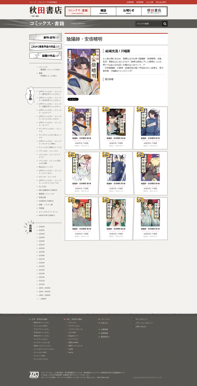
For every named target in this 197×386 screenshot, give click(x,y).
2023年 (42, 238)
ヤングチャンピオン (41, 339)
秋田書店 (45, 11)
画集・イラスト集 (46, 205)
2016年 (42, 263)
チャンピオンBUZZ (40, 326)
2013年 (42, 274)
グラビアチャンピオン (42, 329)
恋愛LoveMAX (73, 342)
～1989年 (42, 299)
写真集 (41, 208)
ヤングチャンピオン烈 (42, 342)
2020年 (42, 248)
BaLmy (70, 352)
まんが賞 (149, 2)
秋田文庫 (42, 197)
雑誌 (103, 11)
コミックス (78, 11)
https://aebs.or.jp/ (103, 377)
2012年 (42, 277)
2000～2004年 (44, 292)
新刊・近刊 (45, 37)
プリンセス (72, 322)
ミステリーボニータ (75, 329)
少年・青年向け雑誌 (39, 319)
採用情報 (139, 2)
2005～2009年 (44, 288)
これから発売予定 (45, 46)
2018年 (42, 256)
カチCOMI (72, 332)
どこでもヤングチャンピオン (44, 349)
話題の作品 (45, 55)
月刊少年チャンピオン (42, 332)
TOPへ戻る (34, 16)
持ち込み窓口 (161, 2)
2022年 (42, 241)
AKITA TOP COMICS (47, 215)
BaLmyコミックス (46, 167)
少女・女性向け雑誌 (74, 319)
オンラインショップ (154, 11)
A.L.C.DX (42, 187)
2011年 (42, 281)
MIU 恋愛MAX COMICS (48, 190)
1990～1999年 (44, 295)
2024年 (42, 234)
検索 (165, 24)
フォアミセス (73, 339)
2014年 (42, 270)
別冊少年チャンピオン (42, 336)
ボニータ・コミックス (47, 177)
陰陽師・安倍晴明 (84, 39)
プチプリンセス (73, 326)
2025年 (42, 230)
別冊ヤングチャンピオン (42, 346)
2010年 (42, 284)
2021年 (42, 245)
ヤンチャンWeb (39, 356)
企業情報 (130, 2)
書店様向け (105, 337)
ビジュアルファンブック (48, 212)
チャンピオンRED (40, 352)
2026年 (42, 227)
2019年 (42, 252)
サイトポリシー (142, 319)
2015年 (42, 266)
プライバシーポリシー (144, 323)
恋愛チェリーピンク (75, 346)
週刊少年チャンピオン (42, 322)
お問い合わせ (141, 327)
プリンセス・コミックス (48, 151)
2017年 (42, 259)
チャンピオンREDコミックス (50, 147)
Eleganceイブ (73, 336)
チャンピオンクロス (41, 359)
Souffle (70, 349)
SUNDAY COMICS (46, 201)
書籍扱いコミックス (47, 194)
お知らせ (128, 11)
